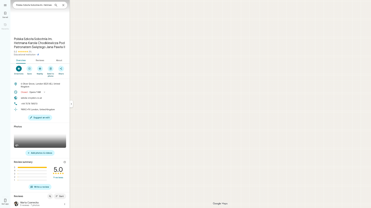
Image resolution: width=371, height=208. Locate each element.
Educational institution (25, 54)
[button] (40, 92)
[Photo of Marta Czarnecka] (16, 204)
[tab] (20, 60)
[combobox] (34, 5)
